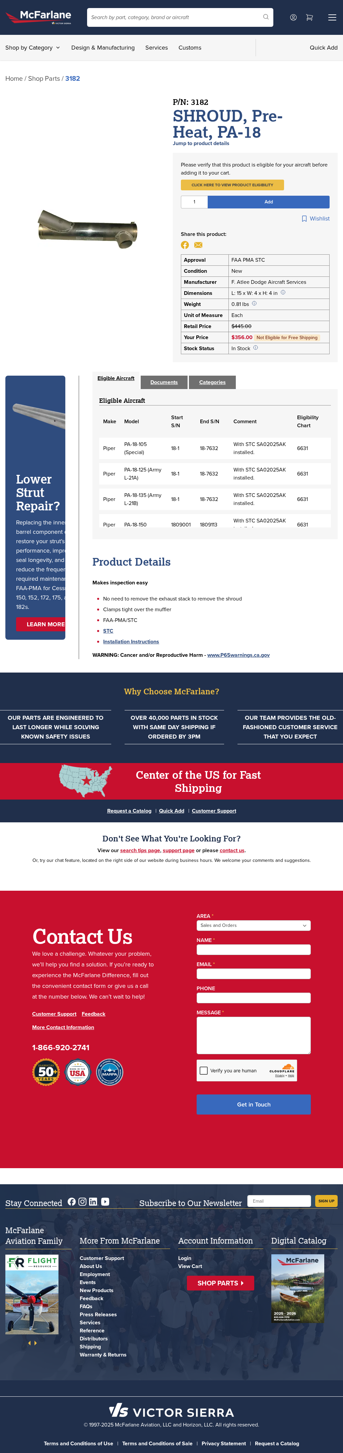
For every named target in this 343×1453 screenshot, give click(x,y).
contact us (232, 850)
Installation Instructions (131, 641)
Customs (190, 47)
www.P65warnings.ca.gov (238, 655)
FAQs (86, 1306)
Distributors (94, 1338)
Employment (95, 1274)
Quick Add (324, 47)
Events (88, 1282)
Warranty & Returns (103, 1355)
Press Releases (98, 1314)
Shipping (90, 1346)
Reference (92, 1330)
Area (203, 916)
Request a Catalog (129, 811)
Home (14, 78)
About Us (91, 1266)
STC (108, 631)
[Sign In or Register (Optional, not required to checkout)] (293, 17)
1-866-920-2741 (60, 1058)
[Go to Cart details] (309, 17)
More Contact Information (63, 1038)
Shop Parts (44, 78)
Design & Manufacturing (103, 47)
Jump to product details (201, 143)
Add (269, 201)
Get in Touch (253, 1104)
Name (204, 940)
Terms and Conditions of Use (78, 1443)
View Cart (190, 1266)
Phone (204, 988)
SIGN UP (326, 1201)
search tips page (140, 850)
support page (179, 850)
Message (208, 1012)
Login (184, 1258)
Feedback (94, 1024)
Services (156, 47)
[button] (232, 185)
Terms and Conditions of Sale (157, 1443)
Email (204, 964)
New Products (97, 1290)
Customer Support (214, 811)
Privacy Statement (224, 1443)
